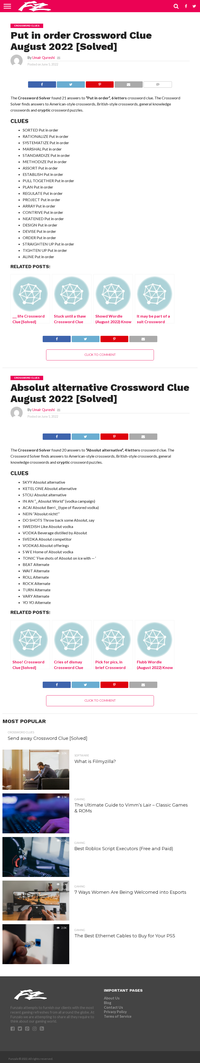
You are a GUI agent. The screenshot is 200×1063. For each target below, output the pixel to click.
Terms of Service (117, 1016)
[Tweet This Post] (71, 83)
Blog (107, 1003)
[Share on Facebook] (42, 83)
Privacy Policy (115, 1012)
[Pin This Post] (100, 83)
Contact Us (113, 1007)
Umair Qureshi (43, 58)
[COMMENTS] (157, 83)
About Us (112, 998)
